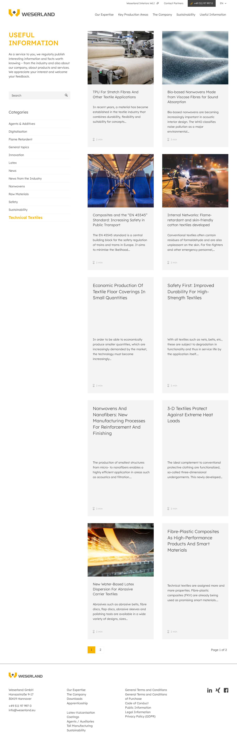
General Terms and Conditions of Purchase (146, 696)
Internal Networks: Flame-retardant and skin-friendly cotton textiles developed (190, 220)
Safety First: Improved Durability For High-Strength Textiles (190, 291)
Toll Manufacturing (80, 725)
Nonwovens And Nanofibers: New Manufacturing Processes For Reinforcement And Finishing (119, 421)
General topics (19, 147)
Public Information (138, 707)
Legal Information (138, 712)
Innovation (16, 155)
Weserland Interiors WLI (140, 3)
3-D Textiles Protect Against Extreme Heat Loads (190, 414)
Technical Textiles (26, 217)
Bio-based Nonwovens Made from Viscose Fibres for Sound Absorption (192, 97)
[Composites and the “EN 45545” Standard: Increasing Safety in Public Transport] (121, 180)
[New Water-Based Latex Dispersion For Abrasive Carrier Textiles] (121, 550)
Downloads (74, 698)
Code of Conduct (137, 703)
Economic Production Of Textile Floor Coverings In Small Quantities (119, 291)
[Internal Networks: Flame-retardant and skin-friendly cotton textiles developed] (195, 180)
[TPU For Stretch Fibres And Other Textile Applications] (121, 57)
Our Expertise (76, 690)
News (12, 170)
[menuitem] (143, 3)
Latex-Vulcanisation (81, 712)
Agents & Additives (22, 123)
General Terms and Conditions (146, 690)
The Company (76, 694)
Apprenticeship (77, 703)
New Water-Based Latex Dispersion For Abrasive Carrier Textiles (113, 589)
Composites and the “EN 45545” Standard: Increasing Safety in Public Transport (120, 220)
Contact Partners (173, 3)
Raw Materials (19, 194)
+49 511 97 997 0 (203, 3)
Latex (13, 162)
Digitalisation (18, 131)
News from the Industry (25, 178)
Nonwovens (17, 186)
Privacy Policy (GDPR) (140, 716)
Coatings (73, 717)
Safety (13, 202)
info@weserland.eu (22, 710)
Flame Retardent (20, 139)
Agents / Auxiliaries (80, 721)
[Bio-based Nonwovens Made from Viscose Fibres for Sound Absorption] (195, 57)
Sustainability (18, 209)
